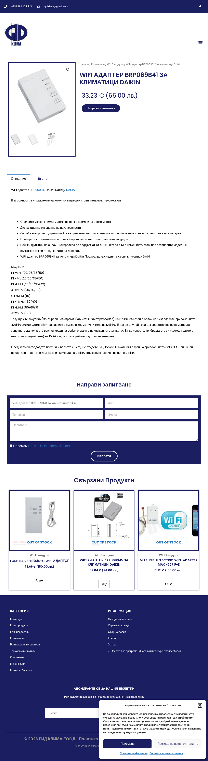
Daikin (70, 190)
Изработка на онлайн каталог (92, 746)
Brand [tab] (43, 178)
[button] (200, 705)
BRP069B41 (38, 190)
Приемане (127, 744)
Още (39, 580)
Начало (84, 64)
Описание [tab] (18, 178)
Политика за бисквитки (133, 753)
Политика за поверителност (166, 753)
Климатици (98, 64)
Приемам (41, 446)
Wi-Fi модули (115, 64)
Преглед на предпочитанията (177, 744)
